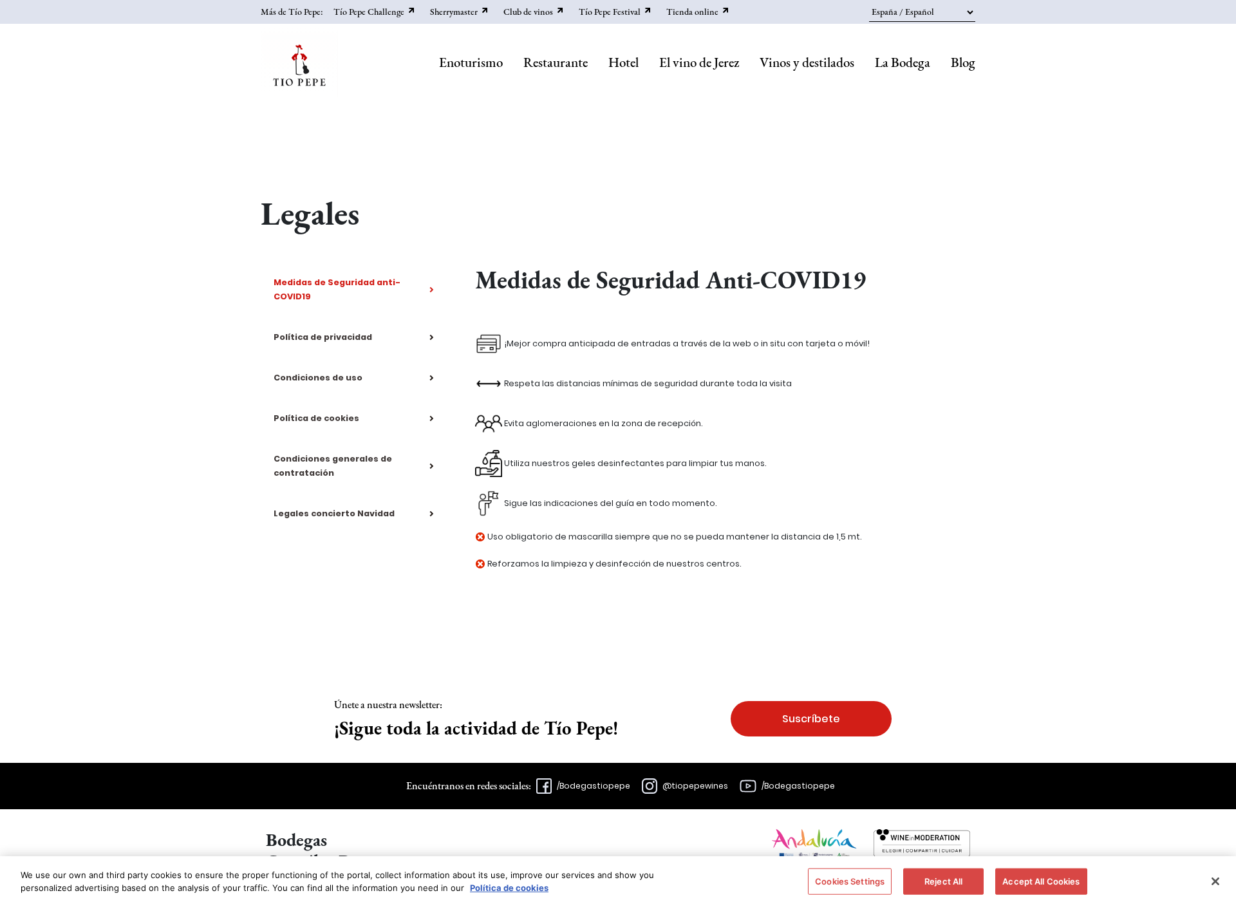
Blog (963, 62)
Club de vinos (528, 11)
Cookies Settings (850, 881)
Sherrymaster (454, 11)
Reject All (943, 881)
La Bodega (902, 62)
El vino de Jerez (699, 62)
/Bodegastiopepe (593, 785)
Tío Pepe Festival (610, 11)
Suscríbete (811, 718)
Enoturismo (471, 62)
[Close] (1215, 881)
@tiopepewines (695, 785)
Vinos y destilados (807, 62)
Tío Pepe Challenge (368, 11)
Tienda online (692, 11)
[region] (618, 882)
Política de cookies (509, 887)
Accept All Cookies (1041, 881)
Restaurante (555, 62)
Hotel (623, 62)
